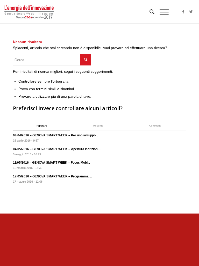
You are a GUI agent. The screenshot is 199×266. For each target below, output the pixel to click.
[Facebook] (183, 12)
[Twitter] (191, 12)
